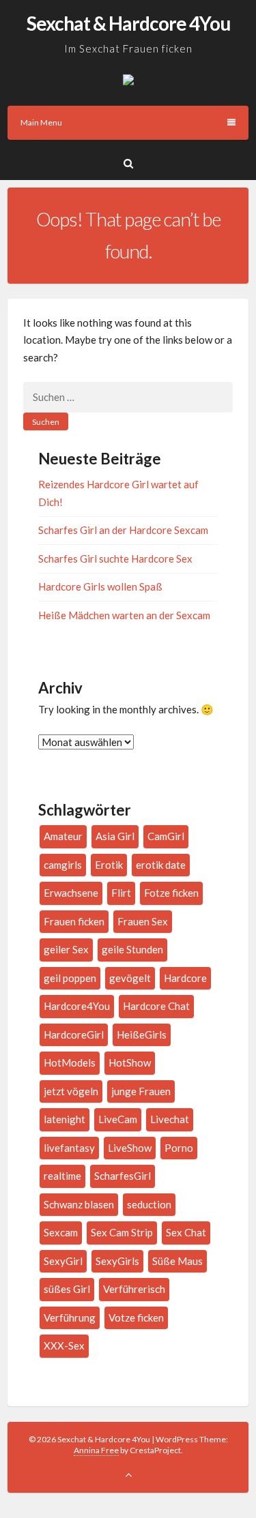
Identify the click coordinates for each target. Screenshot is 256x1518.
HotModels (70, 1062)
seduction (149, 1204)
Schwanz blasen (79, 1204)
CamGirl (165, 836)
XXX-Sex (64, 1345)
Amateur (63, 836)
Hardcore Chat (156, 1006)
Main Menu (41, 122)
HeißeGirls (142, 1034)
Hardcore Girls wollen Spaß (100, 586)
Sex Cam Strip (122, 1232)
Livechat (169, 1119)
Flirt (121, 893)
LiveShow (130, 1148)
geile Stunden (132, 949)
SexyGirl (63, 1261)
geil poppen (70, 978)
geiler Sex (66, 949)
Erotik (109, 865)
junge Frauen (141, 1091)
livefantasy (69, 1148)
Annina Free (96, 1450)
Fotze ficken (171, 893)
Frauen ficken (74, 921)
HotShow (130, 1062)
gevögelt (130, 978)
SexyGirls (117, 1261)
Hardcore (185, 978)
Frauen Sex (142, 921)
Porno (179, 1148)
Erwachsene (71, 893)
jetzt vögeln (71, 1091)
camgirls (63, 865)
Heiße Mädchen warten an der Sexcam (124, 615)
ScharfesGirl (122, 1176)
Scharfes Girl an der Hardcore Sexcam (123, 530)
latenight (64, 1119)
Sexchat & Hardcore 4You (128, 23)
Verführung (70, 1317)
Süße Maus (177, 1261)
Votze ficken (136, 1317)
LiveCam (117, 1119)
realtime (62, 1176)
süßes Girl (67, 1289)
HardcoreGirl (74, 1034)
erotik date (161, 865)
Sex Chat (186, 1232)
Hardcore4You (77, 1006)
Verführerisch (134, 1289)
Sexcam (61, 1232)
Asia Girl (115, 836)
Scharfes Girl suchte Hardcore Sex (115, 558)
